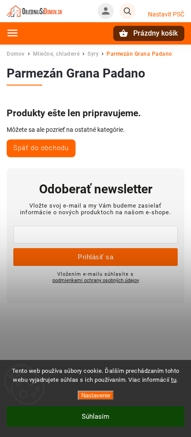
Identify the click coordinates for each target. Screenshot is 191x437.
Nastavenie (95, 395)
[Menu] (12, 33)
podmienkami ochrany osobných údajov (95, 280)
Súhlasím (95, 416)
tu (173, 379)
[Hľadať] (127, 11)
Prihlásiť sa (95, 257)
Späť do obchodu (41, 148)
